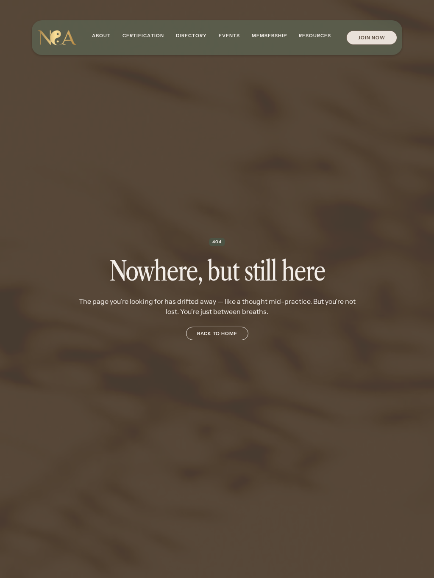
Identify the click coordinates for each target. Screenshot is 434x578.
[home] (57, 38)
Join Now (371, 38)
